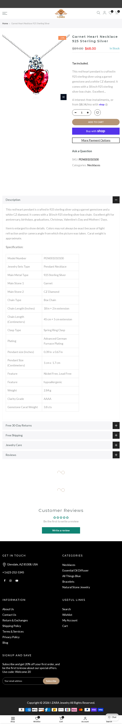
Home (5, 23)
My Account (70, 620)
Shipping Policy (11, 626)
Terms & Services (13, 631)
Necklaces (93, 165)
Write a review (61, 530)
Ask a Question (82, 151)
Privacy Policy (11, 637)
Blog (5, 642)
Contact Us (9, 614)
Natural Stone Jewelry (76, 587)
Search (66, 609)
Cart (65, 626)
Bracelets (68, 581)
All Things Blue (71, 576)
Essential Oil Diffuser (75, 570)
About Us (8, 609)
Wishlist (67, 614)
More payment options (95, 140)
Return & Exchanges (15, 620)
